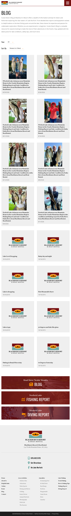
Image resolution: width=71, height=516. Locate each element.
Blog (2, 491)
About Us (4, 481)
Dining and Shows (25, 489)
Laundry (42, 500)
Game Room (43, 494)
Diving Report (62, 489)
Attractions (23, 483)
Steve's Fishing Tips (64, 483)
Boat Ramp (43, 486)
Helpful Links (5, 483)
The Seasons (23, 505)
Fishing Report (62, 486)
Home (3, 478)
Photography (23, 500)
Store (41, 497)
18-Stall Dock (43, 483)
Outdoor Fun (23, 481)
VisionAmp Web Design (44, 514)
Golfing (22, 491)
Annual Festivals (24, 497)
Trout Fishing (62, 481)
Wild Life (22, 502)
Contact (3, 494)
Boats (3, 489)
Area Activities (22, 478)
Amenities (42, 478)
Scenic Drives (23, 494)
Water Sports (23, 486)
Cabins (3, 486)
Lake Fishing (62, 478)
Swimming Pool (44, 481)
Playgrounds (43, 491)
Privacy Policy (55, 514)
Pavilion (42, 489)
